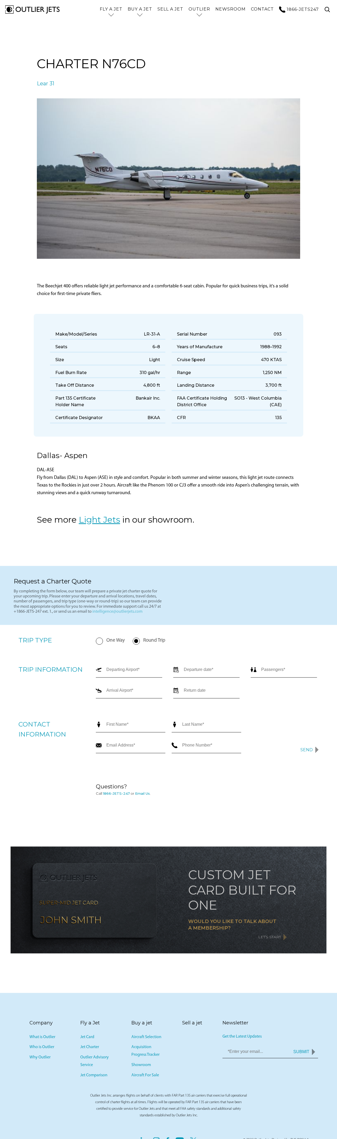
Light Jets (99, 520)
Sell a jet (170, 9)
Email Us (142, 794)
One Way (115, 641)
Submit (301, 1052)
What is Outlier (42, 1038)
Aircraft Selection (146, 1038)
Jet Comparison (93, 1076)
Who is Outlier (41, 1048)
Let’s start (269, 938)
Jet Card (87, 1038)
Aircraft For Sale (145, 1076)
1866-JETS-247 (116, 794)
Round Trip (154, 641)
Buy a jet (140, 9)
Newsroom (230, 9)
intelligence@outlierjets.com (117, 612)
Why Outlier (40, 1058)
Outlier (199, 9)
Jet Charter (89, 1048)
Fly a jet (111, 9)
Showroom (141, 1066)
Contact (262, 9)
